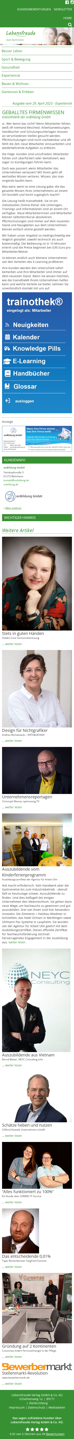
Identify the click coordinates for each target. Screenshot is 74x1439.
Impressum (17, 1407)
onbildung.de (10, 484)
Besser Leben (12, 51)
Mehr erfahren (13, 508)
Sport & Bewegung (16, 59)
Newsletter (63, 9)
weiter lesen (13, 644)
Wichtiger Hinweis (20, 517)
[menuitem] (37, 51)
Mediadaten (57, 1407)
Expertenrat (11, 75)
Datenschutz (36, 1407)
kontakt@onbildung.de (16, 480)
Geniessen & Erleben (18, 91)
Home (67, 18)
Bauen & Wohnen (15, 83)
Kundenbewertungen (34, 9)
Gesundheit (11, 67)
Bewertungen (55, 1434)
